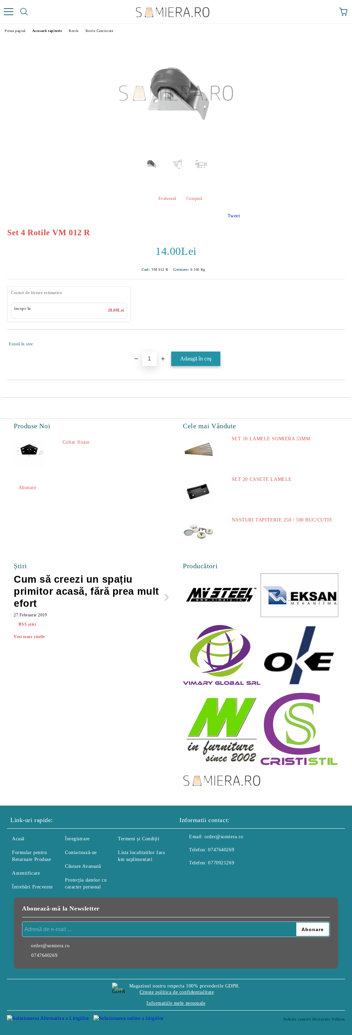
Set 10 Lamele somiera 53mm (271, 438)
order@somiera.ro (224, 836)
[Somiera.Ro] (222, 781)
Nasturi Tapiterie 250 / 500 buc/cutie (282, 519)
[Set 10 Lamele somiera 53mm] (198, 450)
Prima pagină (15, 31)
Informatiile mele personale (175, 1003)
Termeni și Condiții (139, 838)
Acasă (18, 838)
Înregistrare (77, 838)
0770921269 (221, 862)
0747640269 (221, 849)
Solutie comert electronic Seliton (314, 1019)
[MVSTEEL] (222, 596)
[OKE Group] (299, 656)
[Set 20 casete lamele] (198, 491)
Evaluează (167, 198)
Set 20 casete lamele (262, 479)
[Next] (165, 597)
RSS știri (27, 624)
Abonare (27, 487)
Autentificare (26, 873)
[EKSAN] (299, 596)
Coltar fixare (76, 442)
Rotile (73, 31)
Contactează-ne (81, 852)
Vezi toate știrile (29, 636)
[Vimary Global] (222, 656)
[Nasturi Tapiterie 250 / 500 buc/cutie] (198, 532)
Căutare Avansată (83, 866)
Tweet (234, 215)
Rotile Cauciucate (99, 31)
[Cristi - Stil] (299, 730)
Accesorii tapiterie (47, 31)
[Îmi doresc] (335, 341)
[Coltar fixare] (29, 454)
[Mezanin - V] (222, 730)
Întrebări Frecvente (32, 887)
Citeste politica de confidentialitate (177, 992)
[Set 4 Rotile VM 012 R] (176, 145)
